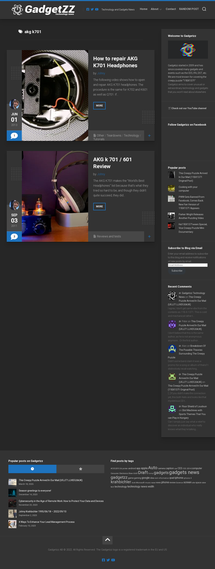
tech (112, 487)
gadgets (161, 472)
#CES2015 (115, 468)
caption (170, 468)
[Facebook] (87, 9)
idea (152, 478)
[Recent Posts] (32, 469)
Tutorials (98, 139)
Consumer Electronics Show (122, 473)
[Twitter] (92, 9)
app (138, 468)
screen (187, 482)
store (204, 483)
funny (150, 473)
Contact (171, 9)
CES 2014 (187, 468)
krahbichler (121, 482)
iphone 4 (187, 478)
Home (143, 9)
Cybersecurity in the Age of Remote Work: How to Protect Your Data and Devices (61, 501)
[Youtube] (96, 9)
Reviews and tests (109, 236)
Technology (131, 135)
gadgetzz (119, 477)
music (148, 483)
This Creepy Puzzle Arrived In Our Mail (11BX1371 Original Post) (193, 177)
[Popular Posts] (80, 469)
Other (100, 135)
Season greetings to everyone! (35, 490)
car (175, 468)
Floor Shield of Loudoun (194, 406)
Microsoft (140, 482)
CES (180, 468)
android (132, 468)
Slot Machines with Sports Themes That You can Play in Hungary (187, 414)
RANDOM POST (189, 9)
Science (179, 482)
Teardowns (114, 135)
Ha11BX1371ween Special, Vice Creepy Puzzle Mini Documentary (193, 228)
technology (121, 486)
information (164, 478)
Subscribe (176, 270)
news (158, 482)
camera (161, 468)
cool (135, 473)
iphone (179, 477)
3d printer (124, 468)
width (151, 486)
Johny (101, 73)
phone (165, 482)
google (146, 477)
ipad (172, 477)
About (154, 9)
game (131, 478)
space (198, 482)
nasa (153, 483)
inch (156, 478)
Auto (152, 467)
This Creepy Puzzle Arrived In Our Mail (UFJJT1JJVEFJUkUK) (187, 301)
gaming (137, 478)
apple (144, 468)
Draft (143, 472)
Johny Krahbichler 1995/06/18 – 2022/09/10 (42, 511)
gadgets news (184, 472)
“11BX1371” (189, 80)
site (193, 483)
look (134, 483)
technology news (137, 486)
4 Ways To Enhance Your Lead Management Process (47, 522)
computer (196, 468)
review (172, 482)
